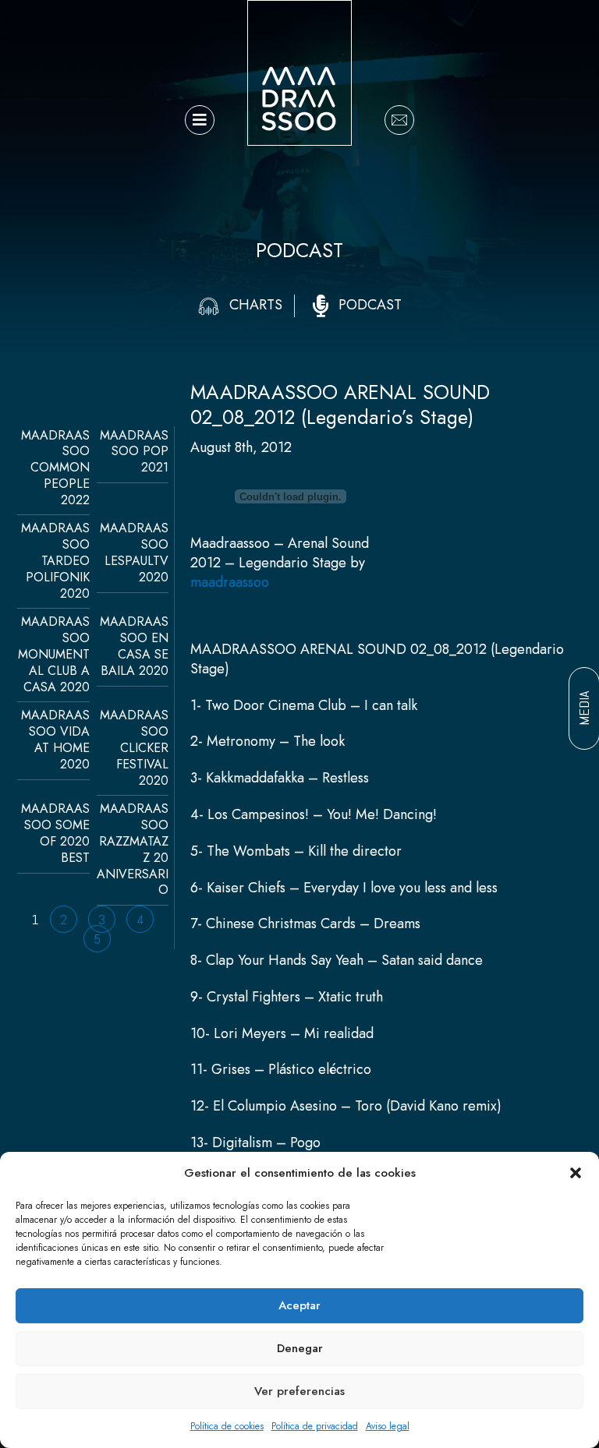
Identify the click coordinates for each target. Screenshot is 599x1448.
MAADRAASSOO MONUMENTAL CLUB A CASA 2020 (54, 654)
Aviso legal (387, 1426)
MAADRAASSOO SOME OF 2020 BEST (55, 833)
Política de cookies (227, 1426)
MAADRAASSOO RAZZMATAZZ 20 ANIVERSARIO (132, 849)
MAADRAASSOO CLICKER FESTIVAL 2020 (134, 747)
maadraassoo (229, 582)
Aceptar (299, 1305)
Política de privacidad (314, 1426)
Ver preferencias (299, 1391)
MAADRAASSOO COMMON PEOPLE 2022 (55, 467)
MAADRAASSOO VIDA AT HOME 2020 (55, 739)
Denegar (300, 1348)
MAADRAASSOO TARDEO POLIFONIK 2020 (55, 560)
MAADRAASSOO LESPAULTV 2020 (134, 552)
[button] (575, 1173)
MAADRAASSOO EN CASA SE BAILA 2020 (134, 646)
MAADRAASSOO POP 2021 (134, 451)
